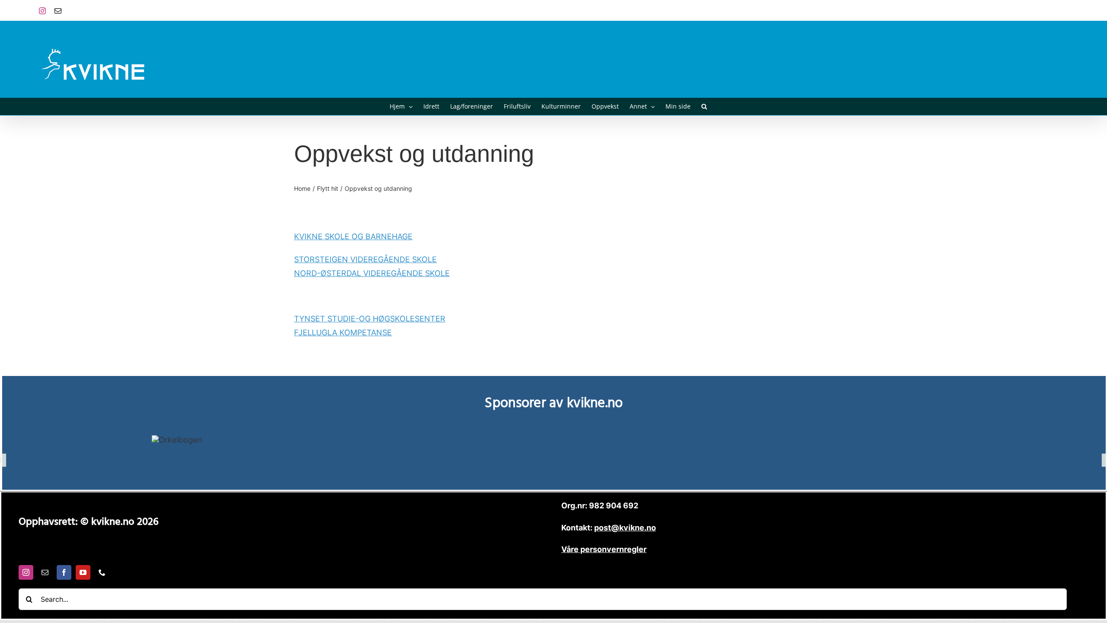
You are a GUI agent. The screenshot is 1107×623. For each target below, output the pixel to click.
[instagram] (26, 572)
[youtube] (83, 572)
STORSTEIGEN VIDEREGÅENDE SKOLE (365, 259)
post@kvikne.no (1048, 10)
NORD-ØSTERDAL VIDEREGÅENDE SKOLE (372, 273)
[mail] (45, 572)
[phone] (102, 572)
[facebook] (64, 572)
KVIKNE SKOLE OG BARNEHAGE (353, 236)
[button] (704, 106)
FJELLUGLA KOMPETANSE (343, 332)
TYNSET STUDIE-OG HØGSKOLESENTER (369, 318)
